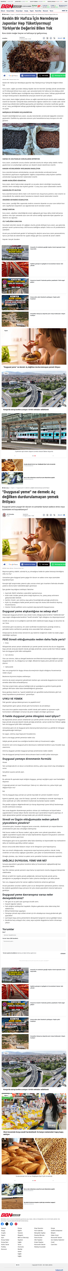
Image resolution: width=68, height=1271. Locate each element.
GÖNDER (63, 953)
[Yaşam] (34, 346)
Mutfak (20, 1249)
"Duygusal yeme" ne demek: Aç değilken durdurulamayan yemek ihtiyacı (31, 367)
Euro (53, 5)
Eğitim (20, 1230)
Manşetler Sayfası (39, 1233)
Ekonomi (45, 11)
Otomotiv (21, 1247)
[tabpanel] (34, 435)
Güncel (3, 11)
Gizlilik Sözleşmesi (56, 1230)
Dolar (45, 5)
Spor (2, 1237)
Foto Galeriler (38, 1230)
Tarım (51, 11)
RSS (18, 1265)
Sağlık (19, 1242)
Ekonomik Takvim (39, 1244)
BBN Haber (6, 14)
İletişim (53, 1233)
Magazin (20, 1235)
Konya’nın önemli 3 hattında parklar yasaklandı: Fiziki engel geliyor (47, 281)
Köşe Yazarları (38, 1228)
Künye (53, 1228)
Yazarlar (20, 1233)
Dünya (20, 1228)
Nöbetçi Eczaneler (40, 1247)
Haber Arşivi (55, 1235)
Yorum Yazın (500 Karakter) (10, 938)
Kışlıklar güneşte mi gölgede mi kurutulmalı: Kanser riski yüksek (46, 264)
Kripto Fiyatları (38, 1242)
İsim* (4, 932)
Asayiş (26, 11)
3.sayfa (3, 1233)
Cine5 (52, 1242)
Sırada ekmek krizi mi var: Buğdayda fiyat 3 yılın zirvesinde (34, 1176)
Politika (3, 1247)
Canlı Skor (54, 1244)
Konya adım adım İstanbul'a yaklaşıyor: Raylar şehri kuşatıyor (45, 298)
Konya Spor (19, 11)
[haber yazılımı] (59, 1270)
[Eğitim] (34, 1111)
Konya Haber (10, 11)
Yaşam (32, 11)
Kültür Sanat (5, 1244)
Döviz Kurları (38, 1237)
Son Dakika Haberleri (57, 1240)
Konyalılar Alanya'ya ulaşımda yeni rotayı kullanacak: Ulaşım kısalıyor (47, 314)
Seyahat (20, 1240)
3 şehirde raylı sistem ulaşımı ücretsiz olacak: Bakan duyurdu (34, 451)
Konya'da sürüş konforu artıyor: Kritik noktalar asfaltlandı (26, 410)
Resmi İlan (38, 11)
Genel (19, 1251)
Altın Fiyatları (38, 1240)
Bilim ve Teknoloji (23, 1237)
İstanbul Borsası (39, 1235)
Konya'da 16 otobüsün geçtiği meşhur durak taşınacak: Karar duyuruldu (47, 248)
